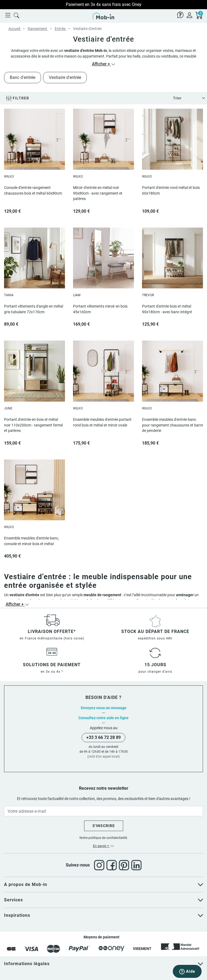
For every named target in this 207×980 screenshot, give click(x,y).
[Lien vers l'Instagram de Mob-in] (100, 865)
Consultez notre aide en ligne (103, 718)
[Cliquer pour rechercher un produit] (16, 15)
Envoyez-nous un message (103, 708)
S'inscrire (103, 826)
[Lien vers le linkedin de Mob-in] (136, 865)
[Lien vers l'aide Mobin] (180, 15)
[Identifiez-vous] (189, 15)
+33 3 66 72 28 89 (103, 737)
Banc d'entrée (22, 77)
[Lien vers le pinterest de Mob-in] (125, 865)
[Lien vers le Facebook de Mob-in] (112, 865)
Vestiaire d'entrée (65, 77)
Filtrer (20, 98)
